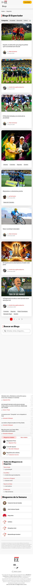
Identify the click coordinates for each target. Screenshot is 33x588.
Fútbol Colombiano (22, 311)
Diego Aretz (10, 515)
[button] (30, 20)
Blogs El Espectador (12, 15)
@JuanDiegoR (8, 469)
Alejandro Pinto (6, 400)
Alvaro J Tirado (6, 410)
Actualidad (12, 20)
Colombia (12, 164)
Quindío (26, 164)
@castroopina (12, 196)
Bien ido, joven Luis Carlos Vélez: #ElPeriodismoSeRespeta (10, 430)
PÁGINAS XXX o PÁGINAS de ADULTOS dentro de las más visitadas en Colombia (13, 396)
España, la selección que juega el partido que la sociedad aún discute (15, 45)
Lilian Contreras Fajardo (13, 509)
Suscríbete (27, 2)
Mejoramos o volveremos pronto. (13, 191)
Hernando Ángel (8, 314)
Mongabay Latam (12, 528)
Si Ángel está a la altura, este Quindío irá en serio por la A (16, 299)
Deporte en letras (8, 484)
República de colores (13, 453)
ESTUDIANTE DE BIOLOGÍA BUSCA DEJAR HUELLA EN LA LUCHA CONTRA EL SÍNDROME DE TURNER (14, 406)
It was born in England (9, 478)
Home (3, 11)
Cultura (26, 20)
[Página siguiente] (22, 319)
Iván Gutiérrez (8, 486)
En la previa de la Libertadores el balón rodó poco (16, 263)
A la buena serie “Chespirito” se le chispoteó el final (13, 415)
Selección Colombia (9, 202)
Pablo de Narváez (13, 51)
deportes (19, 164)
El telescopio (7, 489)
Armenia (6, 164)
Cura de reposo (11, 447)
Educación (19, 20)
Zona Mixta (6, 473)
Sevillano (10, 521)
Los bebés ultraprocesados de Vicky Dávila (13, 423)
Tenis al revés (7, 467)
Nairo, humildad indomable (11, 229)
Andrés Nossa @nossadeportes (16, 87)
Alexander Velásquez (8, 418)
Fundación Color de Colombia (14, 455)
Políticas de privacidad (15, 576)
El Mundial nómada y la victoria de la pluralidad (14, 117)
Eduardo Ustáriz (9, 480)
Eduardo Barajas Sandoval (14, 534)
